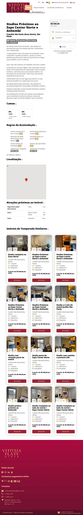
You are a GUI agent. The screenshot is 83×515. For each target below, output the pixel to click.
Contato (69, 8)
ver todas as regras (13, 155)
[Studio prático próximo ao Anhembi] (17, 394)
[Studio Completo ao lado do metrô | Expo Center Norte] (41, 394)
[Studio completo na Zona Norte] (17, 243)
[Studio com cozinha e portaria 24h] (65, 344)
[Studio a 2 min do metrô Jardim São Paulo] (65, 294)
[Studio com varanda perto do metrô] (17, 344)
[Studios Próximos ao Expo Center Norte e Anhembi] (41, 243)
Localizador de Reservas (55, 8)
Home (28, 8)
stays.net (70, 512)
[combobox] (65, 38)
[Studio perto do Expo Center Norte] (41, 344)
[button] (26, 103)
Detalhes (17, 280)
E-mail (63, 47)
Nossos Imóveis (39, 8)
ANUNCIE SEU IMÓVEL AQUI (35, 13)
